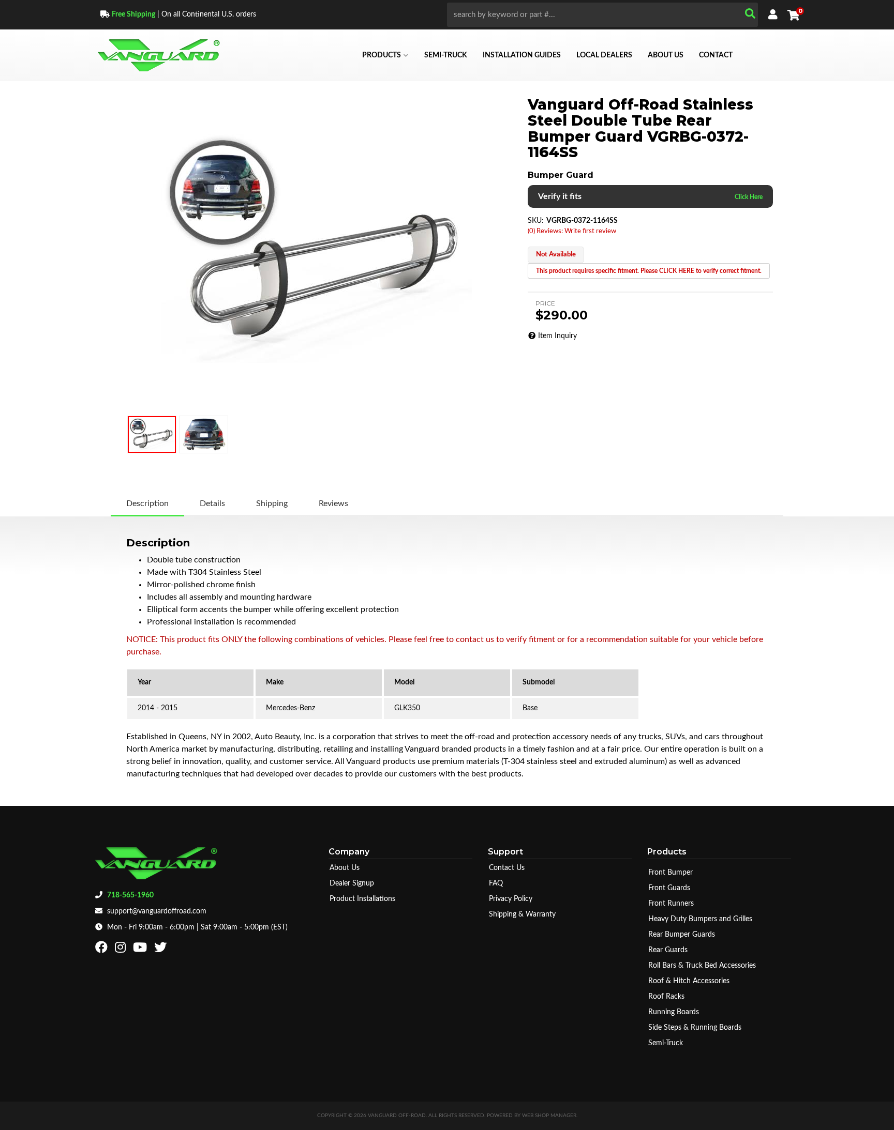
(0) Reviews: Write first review (572, 231)
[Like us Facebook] (102, 949)
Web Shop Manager (549, 1115)
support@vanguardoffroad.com (156, 911)
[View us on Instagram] (121, 949)
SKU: (536, 220)
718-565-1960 (130, 895)
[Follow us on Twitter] (161, 949)
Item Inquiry (557, 336)
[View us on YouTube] (141, 949)
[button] (602, 15)
